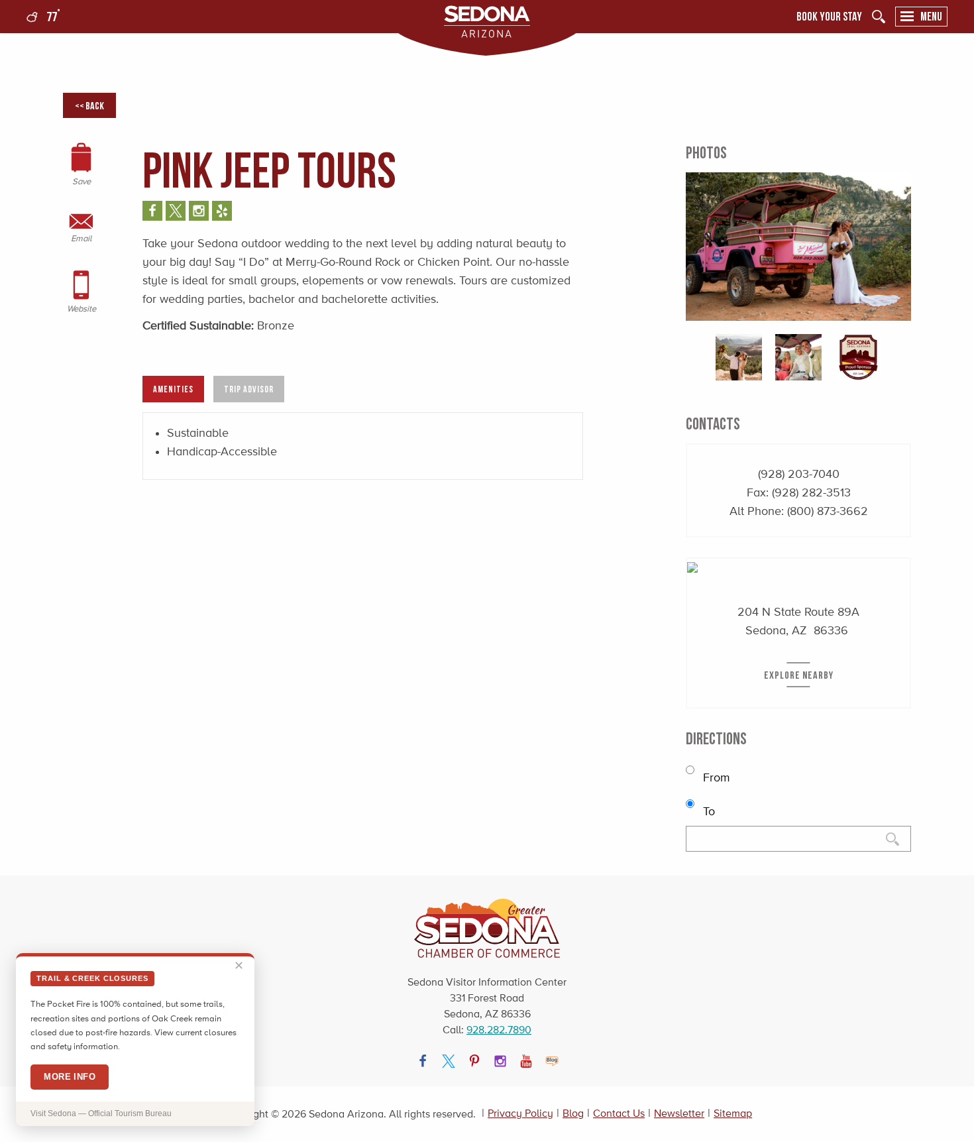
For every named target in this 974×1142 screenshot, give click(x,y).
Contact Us (619, 1113)
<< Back (89, 105)
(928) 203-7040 (798, 474)
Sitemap (733, 1113)
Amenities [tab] (173, 389)
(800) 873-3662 (827, 511)
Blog (573, 1113)
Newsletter (679, 1113)
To (707, 811)
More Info (69, 1077)
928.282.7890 (498, 1029)
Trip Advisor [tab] (249, 389)
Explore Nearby (799, 674)
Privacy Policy (520, 1113)
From (715, 777)
